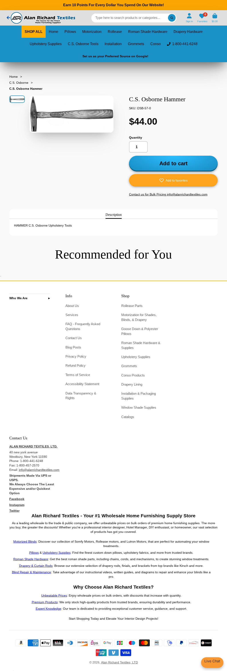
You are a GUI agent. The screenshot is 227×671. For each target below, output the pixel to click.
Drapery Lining (131, 384)
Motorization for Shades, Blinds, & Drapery (139, 317)
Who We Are (18, 298)
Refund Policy (75, 365)
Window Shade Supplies (138, 407)
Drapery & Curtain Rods (36, 565)
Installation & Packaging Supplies (138, 396)
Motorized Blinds (25, 541)
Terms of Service (77, 375)
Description (114, 215)
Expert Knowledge (48, 608)
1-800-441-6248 (185, 44)
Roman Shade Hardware (147, 32)
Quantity (135, 137)
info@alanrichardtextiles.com (39, 470)
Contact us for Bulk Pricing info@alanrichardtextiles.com (168, 194)
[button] (173, 180)
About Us (72, 306)
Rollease (115, 32)
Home (53, 32)
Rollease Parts (132, 306)
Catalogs (127, 417)
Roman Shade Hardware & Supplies (140, 345)
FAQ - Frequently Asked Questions (82, 326)
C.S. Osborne (18, 82)
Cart (215, 18)
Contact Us (73, 338)
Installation (113, 44)
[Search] (172, 18)
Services (71, 315)
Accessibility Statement (82, 384)
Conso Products (133, 375)
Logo (42, 18)
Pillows (70, 32)
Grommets (136, 44)
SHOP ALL (34, 32)
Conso (155, 44)
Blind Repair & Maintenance (31, 572)
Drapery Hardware (188, 32)
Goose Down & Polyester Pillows (139, 331)
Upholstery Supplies (46, 44)
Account (189, 18)
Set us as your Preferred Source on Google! (115, 56)
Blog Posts (73, 347)
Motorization (92, 32)
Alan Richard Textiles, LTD (119, 662)
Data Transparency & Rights (80, 395)
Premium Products (45, 602)
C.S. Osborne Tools (83, 44)
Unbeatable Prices (54, 595)
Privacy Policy (75, 356)
